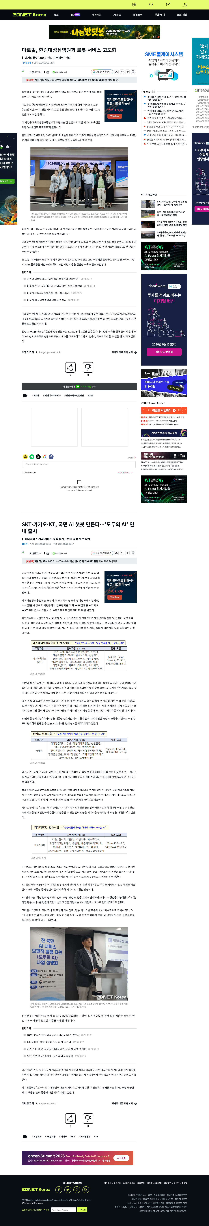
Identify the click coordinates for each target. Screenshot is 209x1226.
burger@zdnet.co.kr (50, 352)
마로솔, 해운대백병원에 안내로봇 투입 (46, 300)
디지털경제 (26, 62)
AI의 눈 (117, 14)
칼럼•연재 (160, 14)
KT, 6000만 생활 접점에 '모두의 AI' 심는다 (49, 1042)
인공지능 (96, 14)
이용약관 (167, 1183)
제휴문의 (141, 1183)
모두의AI (37, 1136)
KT (73, 1136)
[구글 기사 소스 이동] (102, 72)
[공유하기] (116, 72)
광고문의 (117, 1183)
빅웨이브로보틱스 (53, 395)
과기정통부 (85, 1136)
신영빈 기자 (35, 72)
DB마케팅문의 (129, 1183)
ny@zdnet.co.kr (48, 1103)
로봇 (91, 395)
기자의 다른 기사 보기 (122, 352)
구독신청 (82, 1209)
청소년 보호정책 (180, 1183)
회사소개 (107, 1183)
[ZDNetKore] (33, 8)
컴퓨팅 (24, 543)
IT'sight (137, 14)
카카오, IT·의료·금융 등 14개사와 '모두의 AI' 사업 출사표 (56, 1049)
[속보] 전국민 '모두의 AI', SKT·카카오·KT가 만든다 (53, 1035)
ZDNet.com (37, 1202)
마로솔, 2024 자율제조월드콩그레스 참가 (48, 293)
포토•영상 (182, 14)
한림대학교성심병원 (75, 395)
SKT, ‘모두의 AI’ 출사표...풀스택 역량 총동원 (50, 1056)
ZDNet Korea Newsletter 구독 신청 (35, 1209)
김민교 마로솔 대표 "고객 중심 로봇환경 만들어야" (53, 279)
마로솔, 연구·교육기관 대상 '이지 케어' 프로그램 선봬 (54, 286)
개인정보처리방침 (154, 1183)
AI (97, 1136)
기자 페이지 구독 (61, 72)
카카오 (64, 1136)
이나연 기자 (35, 553)
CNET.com (26, 1202)
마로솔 (36, 395)
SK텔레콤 (51, 1136)
